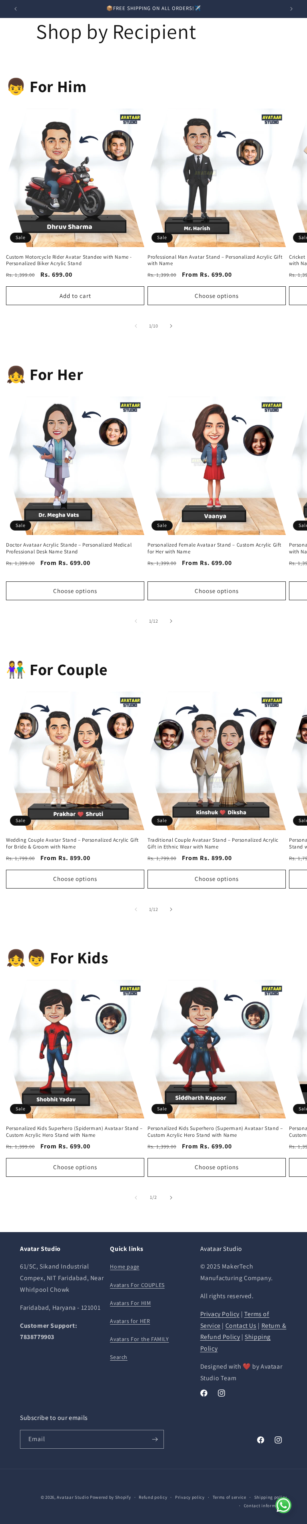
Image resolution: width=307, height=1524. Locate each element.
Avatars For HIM (130, 1303)
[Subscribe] (154, 1439)
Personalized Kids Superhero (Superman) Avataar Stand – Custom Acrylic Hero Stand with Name (215, 1131)
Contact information (265, 1505)
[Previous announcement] (15, 9)
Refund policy (153, 1497)
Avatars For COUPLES (137, 1285)
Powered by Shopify (110, 1497)
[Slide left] (136, 326)
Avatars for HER (130, 1321)
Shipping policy (270, 1497)
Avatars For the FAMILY (139, 1339)
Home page (124, 1266)
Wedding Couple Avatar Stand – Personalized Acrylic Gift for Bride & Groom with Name (72, 843)
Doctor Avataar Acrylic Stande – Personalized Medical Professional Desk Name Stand (69, 548)
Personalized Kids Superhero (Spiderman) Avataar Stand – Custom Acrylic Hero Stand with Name (74, 1131)
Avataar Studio (73, 1497)
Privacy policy (190, 1497)
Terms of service (229, 1497)
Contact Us (241, 1325)
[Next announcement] (291, 9)
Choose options (217, 296)
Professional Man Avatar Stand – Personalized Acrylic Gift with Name (215, 260)
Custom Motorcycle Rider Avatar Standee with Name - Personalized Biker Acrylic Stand (69, 260)
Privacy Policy (219, 1314)
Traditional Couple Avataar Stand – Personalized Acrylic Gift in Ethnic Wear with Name (213, 843)
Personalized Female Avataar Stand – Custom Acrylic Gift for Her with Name (214, 548)
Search (119, 1357)
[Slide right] (171, 326)
